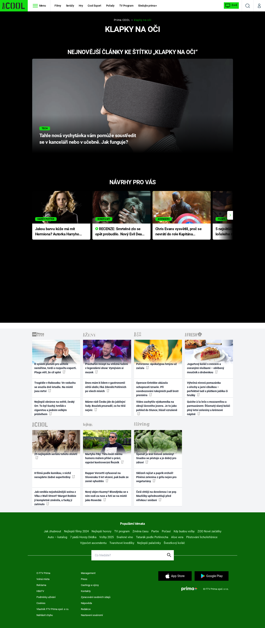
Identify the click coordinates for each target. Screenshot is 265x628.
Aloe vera (177, 537)
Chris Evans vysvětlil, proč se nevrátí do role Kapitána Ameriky (178, 232)
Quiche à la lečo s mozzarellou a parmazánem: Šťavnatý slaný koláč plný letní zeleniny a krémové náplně (208, 408)
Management (88, 573)
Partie (155, 531)
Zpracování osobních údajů (95, 597)
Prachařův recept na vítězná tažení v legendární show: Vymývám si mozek (106, 368)
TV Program (126, 5)
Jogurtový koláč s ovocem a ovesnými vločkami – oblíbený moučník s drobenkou (205, 368)
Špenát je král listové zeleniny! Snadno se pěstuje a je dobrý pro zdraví (156, 458)
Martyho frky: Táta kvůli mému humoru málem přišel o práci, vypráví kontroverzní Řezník (103, 458)
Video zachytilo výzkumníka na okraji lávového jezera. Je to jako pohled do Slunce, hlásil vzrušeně (156, 406)
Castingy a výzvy (90, 585)
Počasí (166, 531)
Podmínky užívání (45, 597)
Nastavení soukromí (92, 615)
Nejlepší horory (101, 531)
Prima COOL (122, 20)
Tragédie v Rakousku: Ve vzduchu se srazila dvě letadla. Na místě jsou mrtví (55, 387)
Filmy (58, 5)
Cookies (40, 603)
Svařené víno (125, 537)
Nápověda (86, 603)
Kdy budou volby (184, 531)
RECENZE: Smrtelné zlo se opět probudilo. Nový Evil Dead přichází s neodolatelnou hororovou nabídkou (119, 232)
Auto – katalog (57, 537)
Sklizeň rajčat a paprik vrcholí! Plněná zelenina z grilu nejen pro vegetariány (156, 477)
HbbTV (40, 591)
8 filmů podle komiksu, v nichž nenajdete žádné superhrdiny (52, 475)
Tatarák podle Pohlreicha (152, 537)
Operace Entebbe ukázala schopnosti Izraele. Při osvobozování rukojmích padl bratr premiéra (157, 389)
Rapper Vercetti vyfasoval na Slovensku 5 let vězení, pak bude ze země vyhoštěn (107, 477)
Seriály (70, 5)
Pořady (110, 5)
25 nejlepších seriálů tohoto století (55, 454)
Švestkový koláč (174, 543)
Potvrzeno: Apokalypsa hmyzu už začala (156, 366)
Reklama (41, 585)
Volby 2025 (106, 537)
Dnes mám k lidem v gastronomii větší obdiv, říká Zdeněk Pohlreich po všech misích (105, 387)
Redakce (86, 609)
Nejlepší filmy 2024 (76, 531)
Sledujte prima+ (147, 5)
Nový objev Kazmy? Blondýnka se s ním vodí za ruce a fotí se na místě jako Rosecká (106, 496)
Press (84, 579)
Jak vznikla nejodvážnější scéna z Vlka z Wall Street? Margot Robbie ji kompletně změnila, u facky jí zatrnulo (55, 498)
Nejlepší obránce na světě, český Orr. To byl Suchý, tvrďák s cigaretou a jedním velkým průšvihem (54, 408)
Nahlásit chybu (44, 615)
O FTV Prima (43, 573)
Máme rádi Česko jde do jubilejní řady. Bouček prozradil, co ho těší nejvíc (105, 406)
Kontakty (86, 591)
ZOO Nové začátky (209, 531)
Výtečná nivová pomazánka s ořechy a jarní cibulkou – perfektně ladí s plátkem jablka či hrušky (207, 389)
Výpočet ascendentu (93, 543)
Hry (81, 5)
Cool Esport (94, 5)
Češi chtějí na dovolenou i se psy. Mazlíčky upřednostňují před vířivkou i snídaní (156, 496)
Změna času (140, 531)
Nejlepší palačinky (149, 543)
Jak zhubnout (52, 531)
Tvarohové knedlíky (121, 543)
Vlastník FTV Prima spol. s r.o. (52, 609)
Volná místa (42, 579)
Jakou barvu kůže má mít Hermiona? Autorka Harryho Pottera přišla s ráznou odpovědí (57, 232)
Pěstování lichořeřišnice (201, 537)
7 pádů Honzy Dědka (83, 537)
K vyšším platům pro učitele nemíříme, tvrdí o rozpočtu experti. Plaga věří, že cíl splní (55, 368)
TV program (122, 531)
